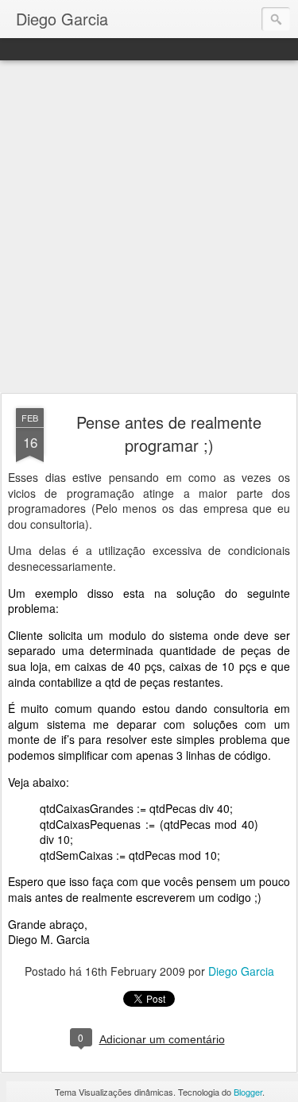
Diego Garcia (241, 971)
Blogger (248, 1091)
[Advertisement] (149, 227)
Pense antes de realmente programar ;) (168, 433)
